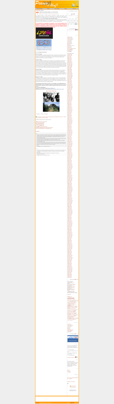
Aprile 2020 (69, 205)
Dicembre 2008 (69, 76)
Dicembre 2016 (69, 167)
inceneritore (68, 309)
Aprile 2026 (69, 273)
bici (71, 300)
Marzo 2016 (69, 158)
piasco (75, 310)
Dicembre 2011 (69, 110)
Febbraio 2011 (69, 100)
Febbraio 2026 (69, 271)
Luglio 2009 (69, 82)
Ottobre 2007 (69, 62)
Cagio (71, 364)
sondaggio (69, 318)
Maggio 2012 (69, 115)
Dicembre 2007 (69, 64)
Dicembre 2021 (69, 224)
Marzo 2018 (69, 181)
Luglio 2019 (69, 196)
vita (75, 319)
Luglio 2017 (69, 173)
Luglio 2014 (69, 139)
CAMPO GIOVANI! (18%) (40, 124)
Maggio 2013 (69, 126)
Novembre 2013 (70, 132)
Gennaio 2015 (69, 145)
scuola (68, 315)
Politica (68, 47)
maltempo (73, 309)
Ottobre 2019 (69, 199)
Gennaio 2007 (69, 54)
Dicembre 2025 (69, 269)
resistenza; (43, 117)
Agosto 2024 (69, 254)
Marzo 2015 (69, 147)
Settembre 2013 (69, 130)
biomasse (73, 300)
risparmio (69, 314)
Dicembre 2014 (69, 144)
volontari (68, 320)
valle (68, 319)
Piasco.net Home (40, 8)
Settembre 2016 (69, 164)
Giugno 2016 (69, 161)
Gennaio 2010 (69, 88)
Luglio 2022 (69, 230)
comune (72, 303)
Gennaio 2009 (69, 77)
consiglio (69, 304)
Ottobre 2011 (69, 108)
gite (68, 327)
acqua (68, 296)
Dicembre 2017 (69, 178)
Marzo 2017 (69, 170)
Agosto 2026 (69, 277)
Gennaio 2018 (69, 179)
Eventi (52, 13)
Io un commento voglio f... (71, 284)
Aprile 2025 (69, 262)
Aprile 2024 (69, 250)
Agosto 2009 (69, 83)
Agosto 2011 (69, 106)
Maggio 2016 (69, 160)
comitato (69, 303)
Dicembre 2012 (69, 121)
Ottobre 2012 (69, 119)
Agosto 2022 (69, 231)
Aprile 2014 (69, 136)
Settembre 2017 (69, 175)
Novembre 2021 (70, 223)
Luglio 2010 (69, 94)
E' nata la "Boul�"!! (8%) (40, 125)
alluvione (71, 296)
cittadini (74, 302)
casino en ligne (69, 282)
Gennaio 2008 (69, 65)
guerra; (53, 116)
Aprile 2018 (69, 182)
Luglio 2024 (69, 253)
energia (68, 307)
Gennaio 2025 (69, 259)
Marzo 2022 (69, 227)
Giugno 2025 (69, 264)
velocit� (71, 319)
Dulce (41, 13)
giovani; (47, 116)
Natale (68, 44)
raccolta (69, 313)
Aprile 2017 (69, 171)
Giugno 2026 (69, 275)
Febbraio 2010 (69, 89)
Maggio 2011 (69, 103)
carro (75, 301)
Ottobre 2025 (69, 267)
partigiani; (40, 117)
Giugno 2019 (69, 195)
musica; (37, 117)
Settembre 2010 (69, 96)
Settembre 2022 (69, 232)
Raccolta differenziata (71, 48)
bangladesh (74, 299)
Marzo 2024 (69, 249)
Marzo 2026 (69, 272)
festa (74, 307)
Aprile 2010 (69, 91)
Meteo (48, 8)
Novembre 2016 (70, 166)
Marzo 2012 (69, 113)
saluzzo (74, 314)
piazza (68, 311)
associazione (69, 299)
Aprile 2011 (69, 102)
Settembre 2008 (69, 73)
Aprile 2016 (69, 159)
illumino (75, 308)
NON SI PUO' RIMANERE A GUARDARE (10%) (43, 128)
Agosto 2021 (69, 220)
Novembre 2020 (70, 211)
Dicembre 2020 (69, 212)
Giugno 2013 (69, 127)
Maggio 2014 (69, 137)
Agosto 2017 (69, 174)
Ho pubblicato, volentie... (71, 286)
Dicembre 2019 (69, 201)
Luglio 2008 (69, 71)
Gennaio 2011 (69, 99)
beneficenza (68, 300)
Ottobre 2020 (69, 210)
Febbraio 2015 (69, 146)
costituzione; (44, 116)
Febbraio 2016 (69, 157)
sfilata (75, 315)
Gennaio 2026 (69, 270)
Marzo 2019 (69, 192)
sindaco (72, 316)
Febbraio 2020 (69, 203)
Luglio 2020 (69, 208)
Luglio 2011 (69, 105)
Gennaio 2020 (69, 202)
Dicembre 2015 (69, 155)
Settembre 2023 (69, 244)
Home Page (38, 10)
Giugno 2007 (69, 59)
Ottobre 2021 (69, 222)
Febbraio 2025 (69, 260)
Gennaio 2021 (69, 213)
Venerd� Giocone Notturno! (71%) (41, 126)
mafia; (65, 116)
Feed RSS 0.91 (73, 386)
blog (75, 300)
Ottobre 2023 (69, 245)
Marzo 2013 (69, 124)
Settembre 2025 (69, 266)
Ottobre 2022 (69, 233)
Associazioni (69, 38)
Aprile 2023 (69, 239)
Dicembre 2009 (69, 87)
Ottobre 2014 (69, 142)
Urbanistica (69, 50)
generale (68, 42)
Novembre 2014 (70, 143)
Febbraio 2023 (69, 237)
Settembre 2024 (69, 255)
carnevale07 (69, 325)
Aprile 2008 (69, 68)
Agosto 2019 (69, 197)
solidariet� (69, 330)
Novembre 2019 (70, 200)
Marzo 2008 (69, 67)
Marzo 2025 (69, 261)
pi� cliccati (76, 279)
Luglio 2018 (69, 185)
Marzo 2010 (69, 90)
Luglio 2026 (69, 276)
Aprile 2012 (69, 114)
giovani (70, 308)
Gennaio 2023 (69, 236)
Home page (37, 402)
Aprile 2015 (69, 148)
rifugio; (47, 117)
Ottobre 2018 (69, 188)
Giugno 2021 (69, 218)
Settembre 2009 (69, 84)
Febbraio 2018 (69, 180)
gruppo (73, 308)
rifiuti (75, 313)
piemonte (71, 311)
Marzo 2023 (69, 238)
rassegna (72, 313)
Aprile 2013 (69, 125)
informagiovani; (56, 116)
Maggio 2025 (69, 263)
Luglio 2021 (69, 219)
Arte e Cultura (57, 8)
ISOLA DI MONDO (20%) (40, 123)
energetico (76, 306)
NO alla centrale (70, 45)
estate (71, 307)
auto (72, 299)
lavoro (71, 309)
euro (73, 307)
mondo (77, 309)
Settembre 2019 (69, 198)
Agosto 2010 (69, 95)
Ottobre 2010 (69, 97)
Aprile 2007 (69, 57)
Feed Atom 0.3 (73, 387)
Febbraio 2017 (69, 169)
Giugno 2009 (69, 81)
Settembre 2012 (69, 118)
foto (68, 308)
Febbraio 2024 (69, 248)
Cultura (68, 40)
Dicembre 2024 (69, 258)
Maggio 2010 (69, 92)
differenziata (69, 306)
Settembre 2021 (69, 221)
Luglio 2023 (69, 242)
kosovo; (62, 116)
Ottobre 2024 (69, 256)
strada (77, 318)
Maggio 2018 (69, 183)
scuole (71, 315)
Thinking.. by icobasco (71, 381)
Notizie (68, 46)
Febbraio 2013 (69, 123)
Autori (68, 324)
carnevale (71, 301)
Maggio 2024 (69, 251)
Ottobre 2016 (69, 165)
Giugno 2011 (69, 104)
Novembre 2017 (70, 177)
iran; (60, 116)
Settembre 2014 (69, 141)
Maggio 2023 (69, 240)
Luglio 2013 (69, 128)
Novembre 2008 (70, 75)
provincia (76, 312)
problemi (71, 312)
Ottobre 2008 (69, 74)
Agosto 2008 (69, 72)
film (76, 307)
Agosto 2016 (69, 163)
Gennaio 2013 (69, 122)
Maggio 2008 (69, 69)
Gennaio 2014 (69, 134)
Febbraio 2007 (69, 55)
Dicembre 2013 (69, 133)
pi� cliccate (76, 333)
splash (73, 318)
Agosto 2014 (69, 140)
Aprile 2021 (69, 216)
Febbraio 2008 (69, 66)
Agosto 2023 (69, 243)
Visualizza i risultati (70, 357)
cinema (71, 302)
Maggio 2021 (69, 217)
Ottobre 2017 (69, 176)
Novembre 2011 (70, 109)
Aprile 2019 (69, 193)
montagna (69, 310)
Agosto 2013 (69, 129)
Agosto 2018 (69, 186)
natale (71, 310)
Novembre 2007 (70, 63)
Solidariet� (69, 49)
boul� (77, 300)
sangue (77, 314)
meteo (75, 309)
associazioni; (39, 116)
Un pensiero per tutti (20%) (40, 122)
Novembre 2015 (70, 154)
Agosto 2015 (69, 152)
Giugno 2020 (69, 207)
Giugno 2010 (69, 93)
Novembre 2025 (70, 268)
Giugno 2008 (69, 70)
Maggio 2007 (69, 58)
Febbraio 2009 (69, 78)
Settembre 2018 (69, 187)
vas (69, 319)
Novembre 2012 (70, 120)
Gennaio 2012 (69, 111)
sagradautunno (69, 329)
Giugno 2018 (69, 184)
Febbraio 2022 (69, 226)
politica (68, 312)
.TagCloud (69, 294)
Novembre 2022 (70, 234)
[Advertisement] (57, 399)
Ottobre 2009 (69, 85)
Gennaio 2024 (69, 247)
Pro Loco (74, 8)
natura (73, 310)
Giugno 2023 (69, 241)
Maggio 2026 (69, 274)
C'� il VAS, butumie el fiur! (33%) (41, 121)
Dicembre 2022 (69, 235)
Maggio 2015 (69, 149)
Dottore (74, 364)
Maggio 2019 (69, 194)
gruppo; (50, 116)
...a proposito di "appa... (71, 291)
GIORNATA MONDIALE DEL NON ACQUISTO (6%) (44, 127)
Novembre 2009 (70, 86)
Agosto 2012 (69, 117)
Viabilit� (69, 51)
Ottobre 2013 (69, 131)
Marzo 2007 (69, 56)
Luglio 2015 (69, 151)
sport (75, 318)
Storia (66, 8)
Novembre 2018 (70, 189)
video (73, 319)
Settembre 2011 (69, 107)
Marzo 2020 (69, 204)
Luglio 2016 (69, 162)
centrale (68, 302)
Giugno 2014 (69, 138)
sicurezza (69, 316)
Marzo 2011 (69, 101)
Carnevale (69, 39)
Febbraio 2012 (69, 112)
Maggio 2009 (69, 80)
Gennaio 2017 (69, 168)
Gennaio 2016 (69, 156)
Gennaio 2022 (69, 225)
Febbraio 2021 (69, 214)
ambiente (70, 298)
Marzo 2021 (69, 215)
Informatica (69, 43)
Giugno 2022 (69, 229)
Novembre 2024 (70, 257)
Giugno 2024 (69, 252)
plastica (74, 311)
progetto (73, 312)
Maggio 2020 (69, 206)
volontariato (71, 320)
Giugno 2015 (69, 150)
